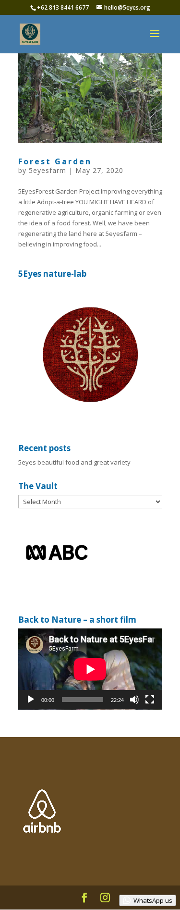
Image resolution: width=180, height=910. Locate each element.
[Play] (31, 699)
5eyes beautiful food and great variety (74, 462)
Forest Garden (55, 161)
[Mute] (134, 699)
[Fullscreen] (150, 699)
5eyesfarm (47, 170)
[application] (90, 669)
